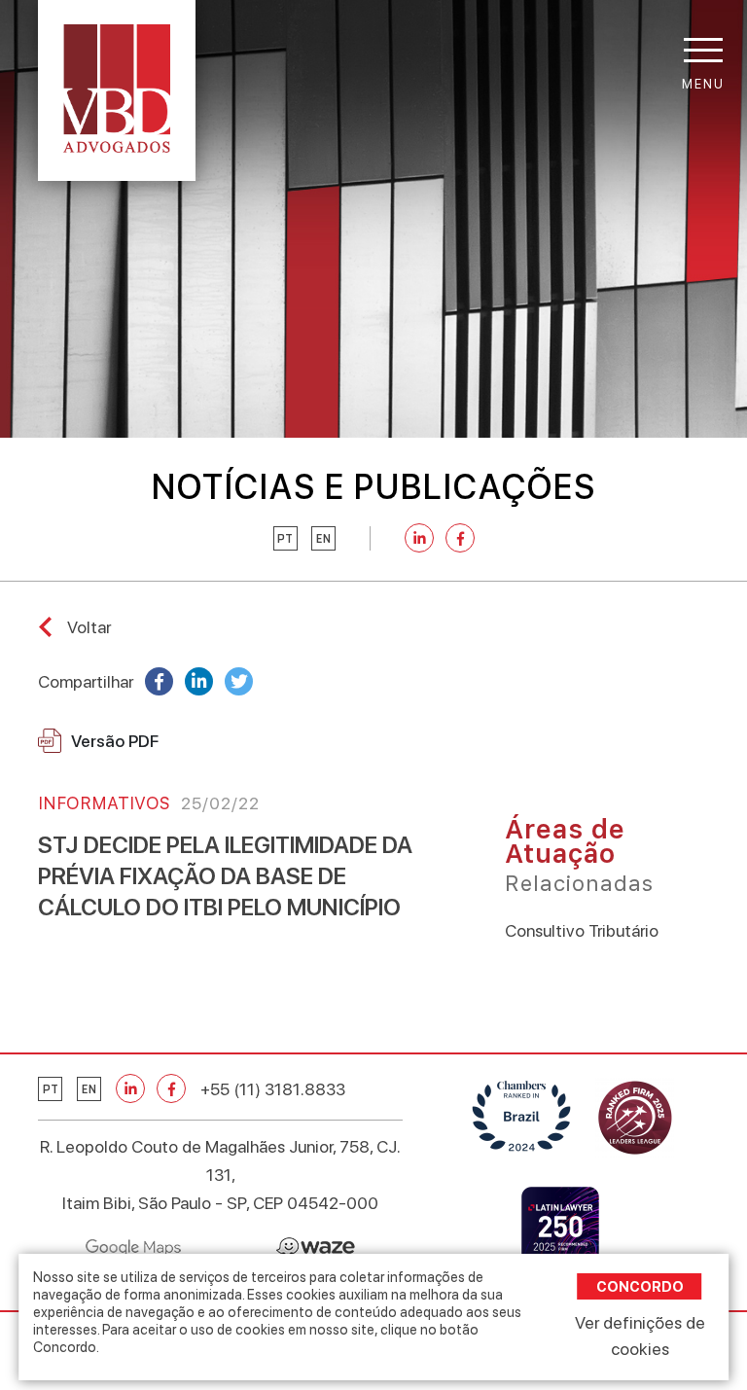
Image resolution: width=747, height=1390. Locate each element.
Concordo (640, 1286)
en (323, 539)
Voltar (89, 627)
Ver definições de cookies (640, 1335)
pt (285, 539)
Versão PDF (115, 741)
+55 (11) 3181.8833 (272, 1089)
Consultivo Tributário (581, 930)
